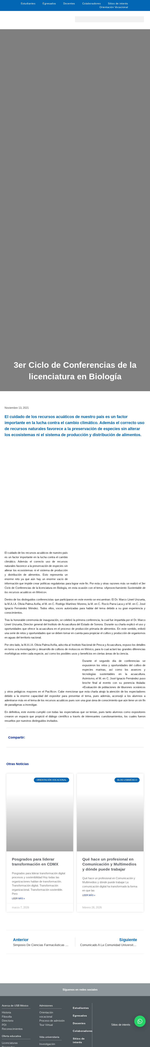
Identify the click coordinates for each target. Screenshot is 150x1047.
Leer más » (18, 898)
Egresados (49, 3)
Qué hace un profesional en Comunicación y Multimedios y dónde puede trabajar (109, 864)
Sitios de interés (118, 3)
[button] (109, 19)
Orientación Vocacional (114, 7)
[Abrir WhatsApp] (140, 1021)
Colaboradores (91, 3)
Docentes (69, 3)
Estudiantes (28, 3)
